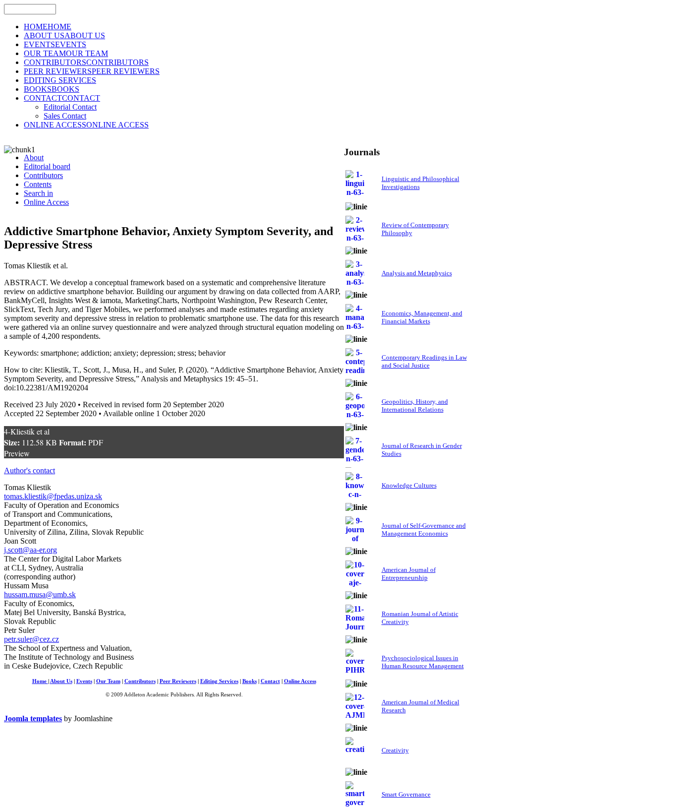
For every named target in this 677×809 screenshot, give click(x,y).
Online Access (300, 681)
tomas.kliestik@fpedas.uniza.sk (53, 496)
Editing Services (219, 681)
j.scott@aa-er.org (30, 550)
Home (40, 681)
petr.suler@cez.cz (31, 639)
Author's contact (29, 470)
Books (249, 681)
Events (84, 681)
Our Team (108, 681)
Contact (270, 681)
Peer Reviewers (178, 681)
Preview (17, 453)
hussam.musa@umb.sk (40, 594)
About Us (61, 681)
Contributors (140, 681)
